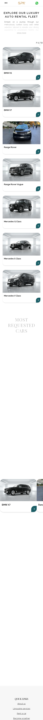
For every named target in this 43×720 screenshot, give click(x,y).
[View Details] (34, 509)
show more (21, 33)
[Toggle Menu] (6, 3)
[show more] (38, 77)
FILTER (40, 43)
